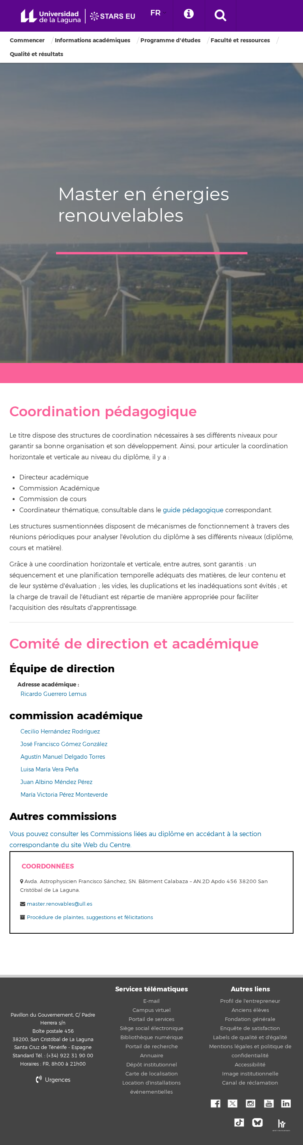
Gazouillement (232, 1102)
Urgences (56, 1080)
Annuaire (151, 1056)
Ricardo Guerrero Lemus (53, 694)
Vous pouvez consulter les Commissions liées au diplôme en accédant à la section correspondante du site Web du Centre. (135, 839)
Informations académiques (92, 40)
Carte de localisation (151, 1074)
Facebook (215, 1102)
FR (155, 13)
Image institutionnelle (250, 1074)
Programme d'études (170, 40)
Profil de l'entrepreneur (250, 1001)
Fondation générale (250, 1019)
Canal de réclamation (250, 1083)
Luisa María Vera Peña (50, 769)
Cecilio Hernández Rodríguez (60, 731)
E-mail (151, 1001)
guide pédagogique (193, 510)
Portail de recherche (151, 1046)
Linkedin (286, 1102)
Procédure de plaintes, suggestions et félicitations (89, 917)
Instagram (250, 1102)
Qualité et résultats (36, 54)
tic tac (241, 1121)
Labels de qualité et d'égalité (250, 1037)
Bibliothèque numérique (151, 1037)
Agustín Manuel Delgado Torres (63, 757)
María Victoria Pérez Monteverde (64, 795)
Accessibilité (250, 1065)
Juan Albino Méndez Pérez (56, 782)
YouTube (268, 1102)
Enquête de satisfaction (250, 1028)
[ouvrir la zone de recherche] (220, 16)
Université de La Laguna (81, 16)
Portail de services (151, 1019)
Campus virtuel (152, 1010)
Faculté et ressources (240, 40)
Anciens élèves (250, 1010)
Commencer (27, 40)
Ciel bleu (259, 1121)
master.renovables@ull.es (59, 904)
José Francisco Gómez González (64, 744)
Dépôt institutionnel (151, 1065)
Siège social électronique (151, 1028)
